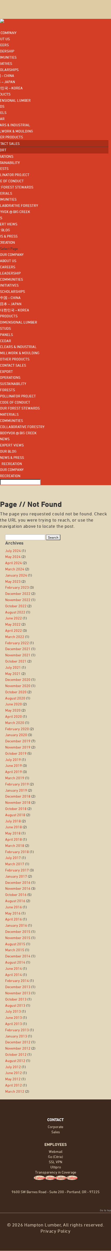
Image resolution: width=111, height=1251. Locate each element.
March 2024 (14, 569)
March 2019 (14, 778)
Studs (5, 328)
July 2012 (13, 1067)
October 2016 (16, 894)
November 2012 (17, 1048)
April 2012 (13, 1085)
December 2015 (17, 931)
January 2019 (16, 790)
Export (6, 371)
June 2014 (13, 968)
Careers (7, 267)
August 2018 (15, 815)
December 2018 (17, 796)
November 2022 (17, 599)
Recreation (11, 463)
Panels (6, 334)
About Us (8, 260)
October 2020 (16, 692)
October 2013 (16, 999)
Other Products (14, 359)
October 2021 (16, 661)
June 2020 (13, 704)
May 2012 (13, 1079)
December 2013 (17, 987)
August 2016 (15, 901)
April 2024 (13, 563)
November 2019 (17, 747)
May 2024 (13, 556)
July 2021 (13, 667)
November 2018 (17, 802)
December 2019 (17, 741)
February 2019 (17, 784)
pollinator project (18, 396)
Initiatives (9, 285)
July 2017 (13, 857)
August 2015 (15, 944)
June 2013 (13, 1017)
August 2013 (15, 1005)
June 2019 (13, 765)
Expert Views (12, 445)
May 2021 (13, 673)
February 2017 (17, 870)
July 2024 (13, 550)
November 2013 (17, 993)
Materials (9, 414)
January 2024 (16, 575)
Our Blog (8, 451)
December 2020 (17, 679)
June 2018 (13, 827)
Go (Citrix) (55, 1156)
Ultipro (55, 1167)
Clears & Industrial (18, 346)
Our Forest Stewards (20, 408)
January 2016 (16, 925)
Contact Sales (13, 365)
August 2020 (15, 698)
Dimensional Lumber (18, 322)
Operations (10, 377)
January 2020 (16, 735)
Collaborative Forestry (22, 426)
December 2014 (17, 956)
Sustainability (13, 383)
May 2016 (13, 913)
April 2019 (13, 771)
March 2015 (14, 950)
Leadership (10, 273)
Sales (55, 1132)
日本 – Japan (10, 304)
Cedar (5, 341)
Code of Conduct (15, 402)
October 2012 (16, 1054)
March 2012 (14, 1091)
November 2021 (17, 655)
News (5, 439)
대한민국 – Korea (14, 310)
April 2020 (13, 716)
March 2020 (14, 722)
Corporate (55, 1126)
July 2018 (13, 821)
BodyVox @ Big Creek (18, 433)
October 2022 (16, 606)
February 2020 (17, 729)
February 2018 (17, 851)
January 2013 (16, 1036)
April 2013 (13, 1023)
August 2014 (15, 962)
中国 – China (10, 297)
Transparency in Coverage (55, 1172)
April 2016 (13, 919)
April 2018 (13, 839)
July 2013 (13, 1011)
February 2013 (17, 1030)
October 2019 (16, 753)
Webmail (55, 1151)
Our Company (11, 254)
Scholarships (12, 291)
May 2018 (13, 833)
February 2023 (17, 587)
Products (9, 316)
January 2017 (16, 876)
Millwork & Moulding (19, 353)
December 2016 (17, 882)
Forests (7, 390)
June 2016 (13, 907)
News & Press (12, 457)
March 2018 (14, 845)
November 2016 (17, 888)
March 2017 (14, 864)
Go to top (105, 1210)
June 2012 (13, 1073)
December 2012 (17, 1042)
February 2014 (17, 980)
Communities (11, 279)
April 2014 (13, 974)
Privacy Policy (56, 1230)
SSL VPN (55, 1162)
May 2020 (13, 710)
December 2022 (17, 593)
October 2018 (16, 808)
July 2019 (13, 759)
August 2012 (15, 1060)
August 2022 (15, 612)
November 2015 (17, 937)
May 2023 (13, 581)
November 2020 (17, 685)
